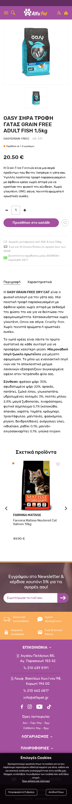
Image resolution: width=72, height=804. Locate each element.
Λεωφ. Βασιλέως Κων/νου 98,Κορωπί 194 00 (37, 681)
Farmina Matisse (27, 515)
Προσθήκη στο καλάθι (31, 222)
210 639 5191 (38, 668)
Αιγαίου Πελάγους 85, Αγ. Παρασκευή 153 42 (38, 658)
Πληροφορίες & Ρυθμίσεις (21, 792)
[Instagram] (29, 707)
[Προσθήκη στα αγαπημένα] (65, 222)
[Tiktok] (49, 707)
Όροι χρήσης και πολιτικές (36, 781)
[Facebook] (22, 707)
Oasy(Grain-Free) (16, 138)
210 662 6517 (38, 690)
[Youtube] (39, 707)
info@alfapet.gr (36, 697)
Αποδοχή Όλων (56, 792)
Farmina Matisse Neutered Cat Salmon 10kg (35, 522)
